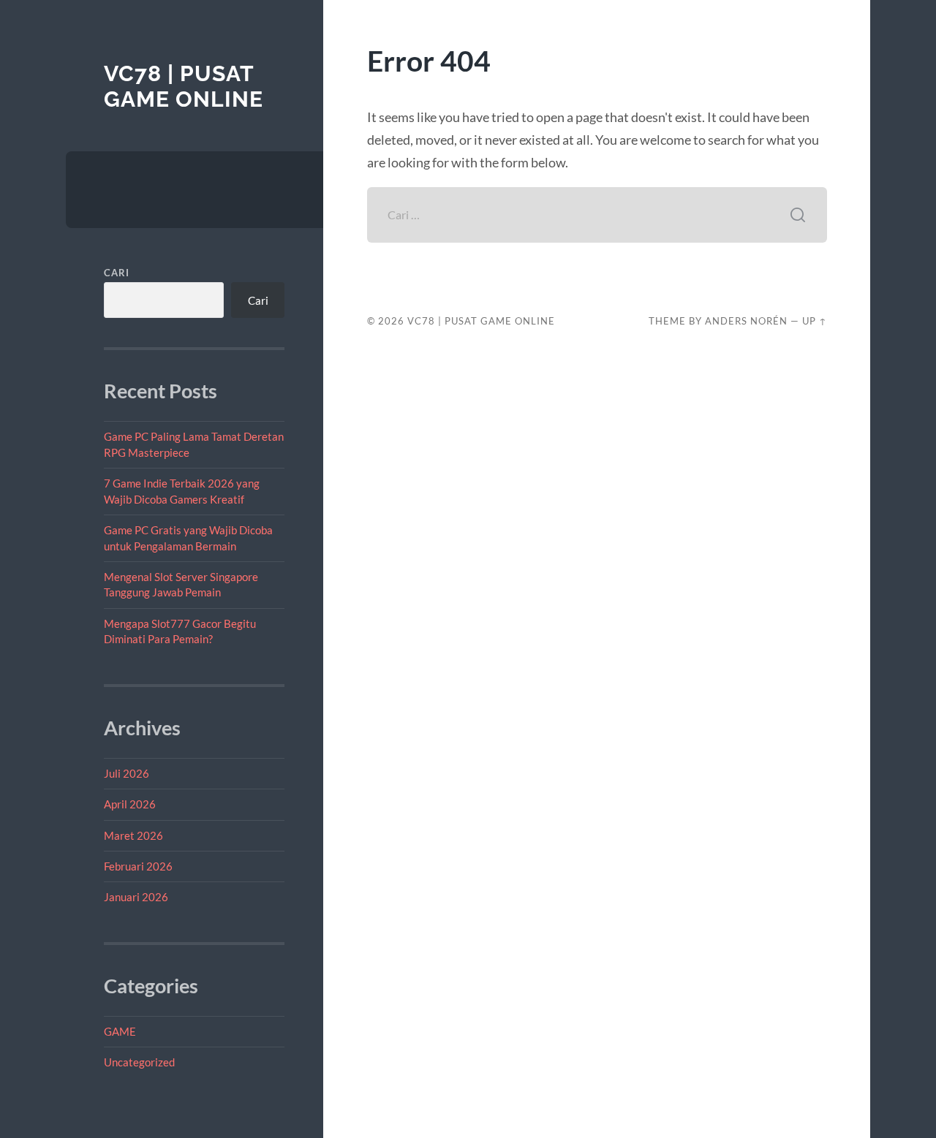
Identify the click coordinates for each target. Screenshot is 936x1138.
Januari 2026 (136, 896)
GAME (120, 1031)
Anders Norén (746, 321)
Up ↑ (814, 321)
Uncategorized (139, 1062)
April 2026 (130, 804)
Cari (116, 272)
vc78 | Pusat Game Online (183, 87)
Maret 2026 (133, 835)
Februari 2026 (138, 866)
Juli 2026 (126, 773)
